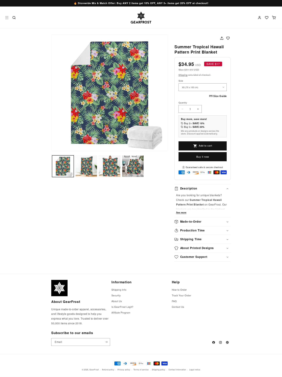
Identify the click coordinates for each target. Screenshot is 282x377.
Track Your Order (181, 295)
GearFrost (94, 369)
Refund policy (108, 369)
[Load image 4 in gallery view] (133, 166)
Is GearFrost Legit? (122, 306)
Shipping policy (158, 369)
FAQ (174, 301)
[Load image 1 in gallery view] (63, 166)
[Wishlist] (266, 17)
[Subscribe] (106, 342)
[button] (6, 17)
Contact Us (178, 306)
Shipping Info (118, 289)
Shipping (183, 74)
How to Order (179, 289)
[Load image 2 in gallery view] (86, 166)
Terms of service (141, 369)
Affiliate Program (120, 312)
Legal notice (194, 369)
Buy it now (202, 156)
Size (181, 80)
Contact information (177, 369)
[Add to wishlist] (228, 38)
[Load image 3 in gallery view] (109, 166)
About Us (116, 301)
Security (116, 295)
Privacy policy (124, 369)
